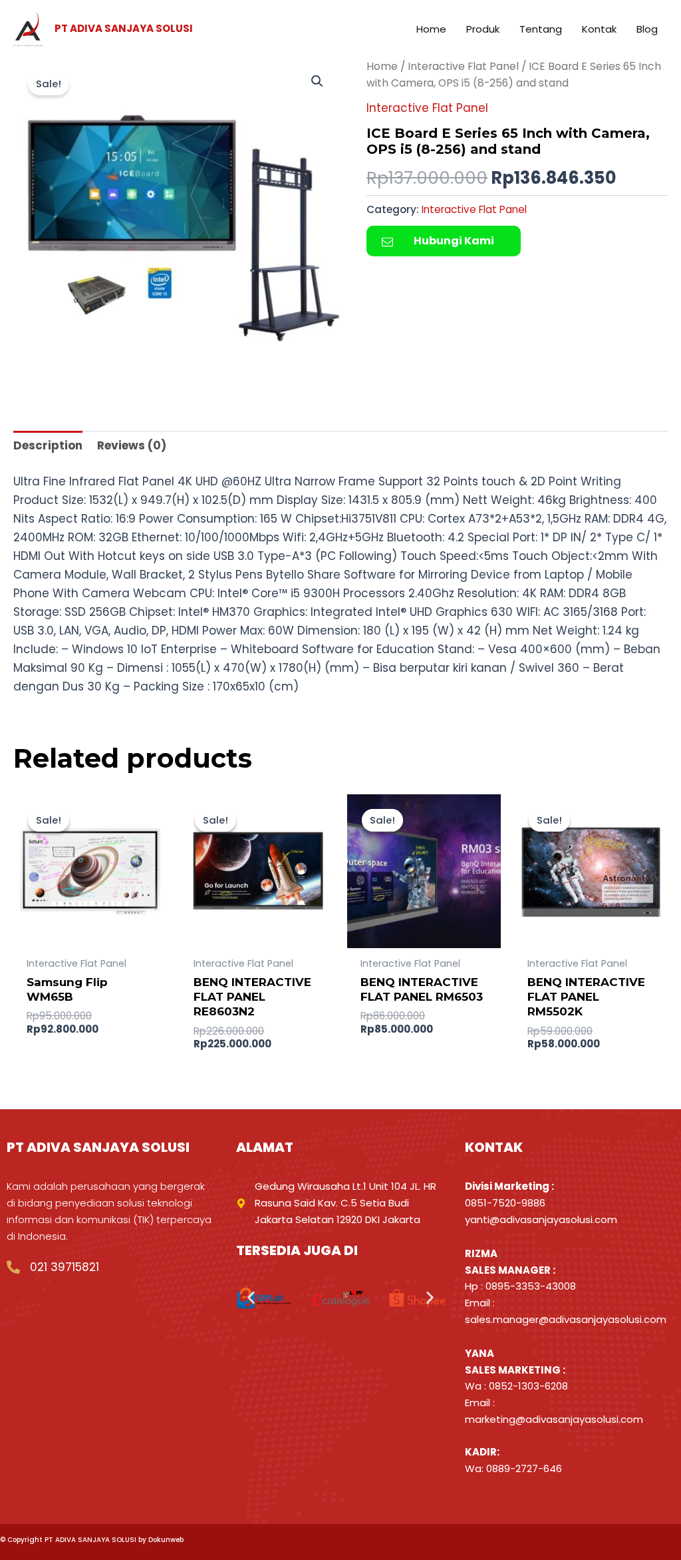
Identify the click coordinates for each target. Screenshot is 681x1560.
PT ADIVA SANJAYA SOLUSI (124, 28)
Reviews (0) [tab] (131, 445)
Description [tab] (47, 445)
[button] (317, 81)
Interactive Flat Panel (463, 66)
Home (382, 66)
